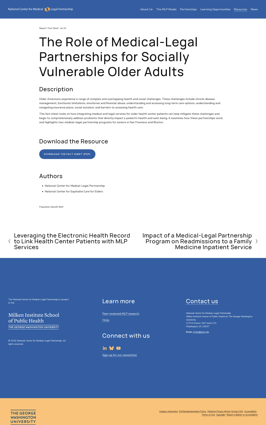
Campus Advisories (168, 411)
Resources (240, 9)
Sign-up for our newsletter (119, 355)
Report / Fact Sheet (49, 28)
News (254, 9)
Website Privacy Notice (218, 411)
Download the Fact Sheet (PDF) (67, 154)
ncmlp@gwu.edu (201, 332)
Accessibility (250, 411)
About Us (146, 9)
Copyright (220, 414)
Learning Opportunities (215, 9)
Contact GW (237, 411)
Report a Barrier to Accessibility (242, 414)
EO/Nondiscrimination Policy (192, 411)
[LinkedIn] (104, 348)
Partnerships (188, 9)
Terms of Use (208, 414)
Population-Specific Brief (51, 206)
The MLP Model (166, 9)
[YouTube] (118, 348)
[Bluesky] (111, 348)
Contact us (202, 301)
